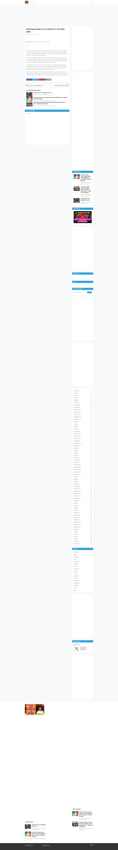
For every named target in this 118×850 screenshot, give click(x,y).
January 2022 (83, 517)
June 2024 (82, 450)
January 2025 (83, 433)
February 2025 (82, 431)
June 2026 (83, 395)
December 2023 (83, 464)
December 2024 (83, 436)
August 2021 (83, 529)
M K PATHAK (31, 34)
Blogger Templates (47, 848)
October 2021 (83, 524)
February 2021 (83, 543)
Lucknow (76, 578)
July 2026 (82, 393)
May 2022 (83, 507)
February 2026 (82, 405)
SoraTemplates (33, 848)
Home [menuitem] (32, 2)
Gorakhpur (76, 568)
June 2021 (83, 534)
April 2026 (82, 400)
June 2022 (83, 505)
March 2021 (83, 541)
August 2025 (83, 419)
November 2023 (82, 467)
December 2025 (83, 409)
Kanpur (75, 573)
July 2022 (83, 503)
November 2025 (83, 412)
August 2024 (82, 445)
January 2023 (83, 488)
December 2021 (83, 519)
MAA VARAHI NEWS (37, 845)
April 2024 (82, 455)
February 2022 (83, 515)
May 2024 (82, 452)
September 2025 (83, 417)
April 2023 (83, 481)
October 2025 (83, 414)
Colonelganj (76, 561)
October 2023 (82, 469)
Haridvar (76, 571)
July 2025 (82, 421)
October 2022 (83, 495)
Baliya (75, 554)
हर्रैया (75, 590)
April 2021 (83, 539)
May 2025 (82, 426)
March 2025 (83, 429)
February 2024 (83, 460)
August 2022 (83, 500)
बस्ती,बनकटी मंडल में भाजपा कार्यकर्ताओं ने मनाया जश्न (42, 92)
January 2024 (83, 462)
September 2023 (82, 472)
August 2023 (82, 474)
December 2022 (83, 491)
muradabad (76, 580)
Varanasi (76, 585)
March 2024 (83, 457)
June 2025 (82, 424)
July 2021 (83, 531)
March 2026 (83, 402)
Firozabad (76, 564)
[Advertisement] (83, 48)
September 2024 (83, 443)
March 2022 (83, 512)
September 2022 (83, 498)
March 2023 (82, 484)
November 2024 (83, 438)
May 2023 (82, 479)
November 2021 (83, 522)
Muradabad (76, 583)
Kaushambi (76, 576)
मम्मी (75, 587)
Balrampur (76, 556)
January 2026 (83, 407)
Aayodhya (76, 552)
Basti (75, 559)
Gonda (75, 566)
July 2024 (83, 448)
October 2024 (83, 440)
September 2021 (83, 527)
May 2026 (83, 397)
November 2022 (83, 493)
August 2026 (82, 390)
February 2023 (83, 486)
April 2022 (83, 510)
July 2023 (82, 476)
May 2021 (83, 536)
